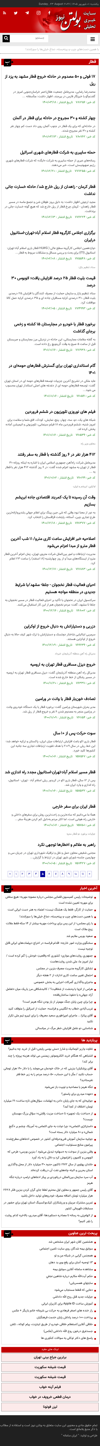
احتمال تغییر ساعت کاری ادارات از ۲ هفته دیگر (64, 975)
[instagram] (38, 13)
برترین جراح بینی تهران (50, 1357)
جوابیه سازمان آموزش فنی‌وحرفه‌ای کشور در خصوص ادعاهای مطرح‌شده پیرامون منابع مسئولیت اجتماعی (49, 1142)
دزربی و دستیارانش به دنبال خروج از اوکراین (59, 626)
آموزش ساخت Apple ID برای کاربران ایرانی (67, 1303)
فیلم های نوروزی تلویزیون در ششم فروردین (60, 412)
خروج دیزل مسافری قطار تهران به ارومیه (62, 665)
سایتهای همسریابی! (81, 1283)
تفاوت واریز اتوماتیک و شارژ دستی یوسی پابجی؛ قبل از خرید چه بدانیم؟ (50, 1049)
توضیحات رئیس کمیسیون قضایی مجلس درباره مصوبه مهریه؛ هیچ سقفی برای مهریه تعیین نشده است (49, 900)
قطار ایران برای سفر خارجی (74, 807)
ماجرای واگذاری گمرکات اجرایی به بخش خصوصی (63, 982)
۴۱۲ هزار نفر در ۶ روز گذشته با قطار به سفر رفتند (56, 455)
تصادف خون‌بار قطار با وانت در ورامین (65, 699)
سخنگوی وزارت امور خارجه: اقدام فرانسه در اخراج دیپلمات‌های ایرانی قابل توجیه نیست (49, 946)
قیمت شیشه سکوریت (50, 1367)
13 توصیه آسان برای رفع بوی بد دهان (71, 1262)
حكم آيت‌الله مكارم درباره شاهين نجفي (69, 1276)
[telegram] (27, 12)
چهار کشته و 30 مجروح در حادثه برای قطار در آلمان (54, 118)
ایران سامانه (70, 1435)
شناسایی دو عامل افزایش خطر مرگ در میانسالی (64, 1028)
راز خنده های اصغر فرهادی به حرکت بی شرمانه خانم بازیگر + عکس (52, 1310)
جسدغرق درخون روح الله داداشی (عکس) (68, 1331)
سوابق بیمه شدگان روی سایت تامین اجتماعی (66, 1248)
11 (83, 874)
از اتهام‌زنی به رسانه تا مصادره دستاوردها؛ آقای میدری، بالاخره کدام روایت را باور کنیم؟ (49, 1218)
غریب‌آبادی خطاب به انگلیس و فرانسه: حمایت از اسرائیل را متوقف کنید (50, 1008)
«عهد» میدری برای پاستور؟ (77, 1094)
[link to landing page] (74, 20)
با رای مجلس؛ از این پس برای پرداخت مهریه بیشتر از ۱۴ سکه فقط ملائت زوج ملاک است (49, 926)
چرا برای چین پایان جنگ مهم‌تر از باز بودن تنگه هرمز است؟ (58, 1002)
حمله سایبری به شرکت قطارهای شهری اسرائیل (57, 152)
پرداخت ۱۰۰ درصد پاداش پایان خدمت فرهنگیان (65, 1317)
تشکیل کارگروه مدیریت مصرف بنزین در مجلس (64, 968)
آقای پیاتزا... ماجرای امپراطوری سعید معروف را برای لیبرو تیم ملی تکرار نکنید (50, 1018)
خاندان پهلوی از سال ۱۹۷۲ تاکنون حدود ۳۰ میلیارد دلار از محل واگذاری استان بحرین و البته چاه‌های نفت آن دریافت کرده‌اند (50, 1167)
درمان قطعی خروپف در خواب (50, 1397)
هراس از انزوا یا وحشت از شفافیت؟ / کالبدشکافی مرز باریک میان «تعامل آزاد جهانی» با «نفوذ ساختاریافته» (49, 992)
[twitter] (15, 13)
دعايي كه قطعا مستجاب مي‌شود (73, 1290)
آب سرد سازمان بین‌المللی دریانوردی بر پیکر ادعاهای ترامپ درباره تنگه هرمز (51, 1180)
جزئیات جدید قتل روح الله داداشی (73, 1297)
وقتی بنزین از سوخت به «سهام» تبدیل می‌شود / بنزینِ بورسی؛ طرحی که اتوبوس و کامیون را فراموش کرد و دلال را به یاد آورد (50, 1154)
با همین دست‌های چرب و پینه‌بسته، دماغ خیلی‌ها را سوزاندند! (56, 916)
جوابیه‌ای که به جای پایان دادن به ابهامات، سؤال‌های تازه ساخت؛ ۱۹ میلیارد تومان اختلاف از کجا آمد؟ (48, 1104)
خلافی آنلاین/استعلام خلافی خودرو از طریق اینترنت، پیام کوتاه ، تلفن (51, 1324)
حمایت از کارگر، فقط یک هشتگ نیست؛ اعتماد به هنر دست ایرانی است (50, 909)
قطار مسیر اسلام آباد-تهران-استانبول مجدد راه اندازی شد (50, 772)
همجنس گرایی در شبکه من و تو (73, 1255)
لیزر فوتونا (50, 1407)
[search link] (6, 38)
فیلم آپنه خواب (50, 1387)
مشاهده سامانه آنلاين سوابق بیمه (73, 1269)
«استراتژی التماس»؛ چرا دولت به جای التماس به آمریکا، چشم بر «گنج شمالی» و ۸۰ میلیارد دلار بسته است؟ (51, 1129)
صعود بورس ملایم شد (79, 936)
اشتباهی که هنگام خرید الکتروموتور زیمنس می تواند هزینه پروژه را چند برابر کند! (50, 1059)
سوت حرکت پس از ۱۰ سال (74, 733)
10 (76, 874)
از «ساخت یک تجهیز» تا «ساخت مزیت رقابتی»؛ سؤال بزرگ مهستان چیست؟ (52, 1116)
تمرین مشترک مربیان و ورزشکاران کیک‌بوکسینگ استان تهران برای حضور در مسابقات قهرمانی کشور (48, 1205)
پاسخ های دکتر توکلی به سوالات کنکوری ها (67, 1338)
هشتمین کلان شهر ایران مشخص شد (70, 1242)
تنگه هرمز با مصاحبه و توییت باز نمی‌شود (69, 1087)
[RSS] (5, 13)
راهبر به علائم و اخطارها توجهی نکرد (66, 845)
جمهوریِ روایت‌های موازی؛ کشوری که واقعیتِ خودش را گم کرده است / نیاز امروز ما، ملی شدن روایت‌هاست (49, 958)
